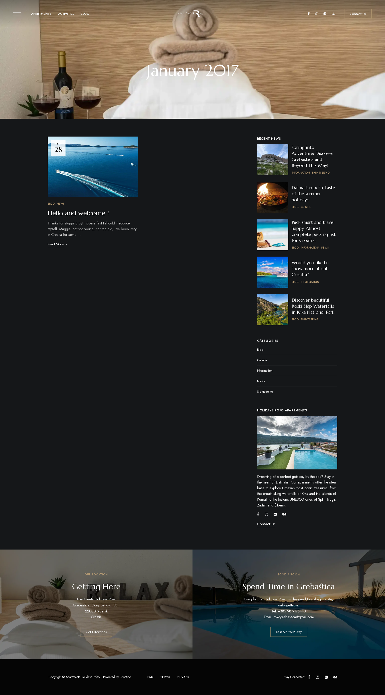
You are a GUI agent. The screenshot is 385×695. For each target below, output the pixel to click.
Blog (51, 204)
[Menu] (17, 13)
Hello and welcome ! (78, 213)
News (61, 204)
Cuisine (262, 360)
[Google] (275, 514)
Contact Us (266, 524)
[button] (358, 14)
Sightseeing (265, 391)
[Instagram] (266, 514)
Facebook (309, 13)
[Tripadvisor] (284, 514)
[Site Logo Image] (192, 14)
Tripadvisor (333, 13)
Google (325, 13)
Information (264, 370)
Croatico (125, 677)
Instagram (316, 13)
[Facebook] (258, 514)
